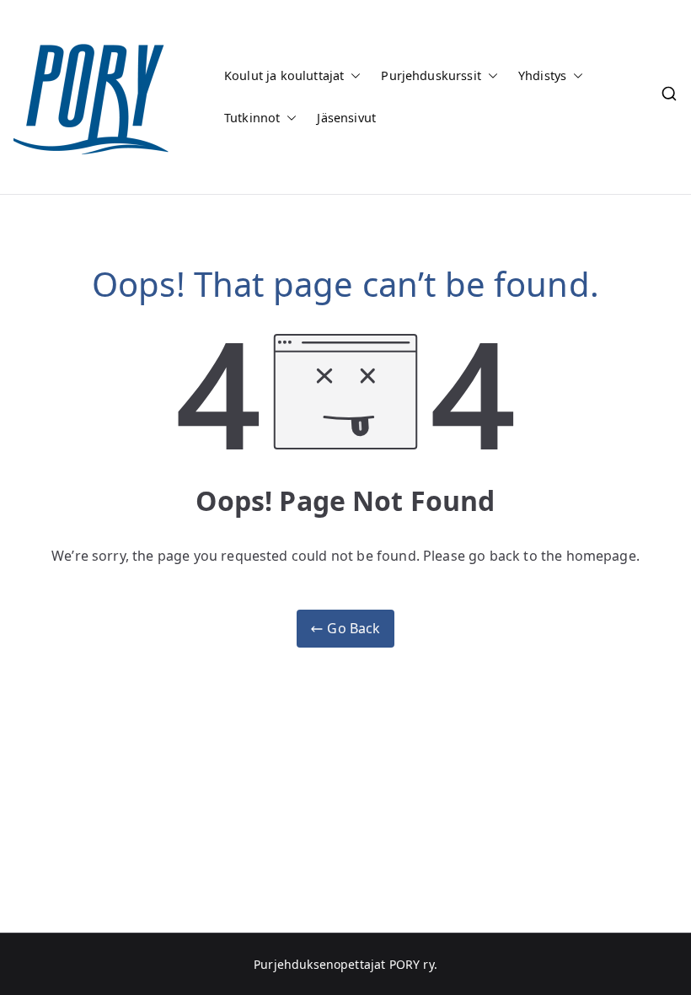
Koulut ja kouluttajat (284, 75)
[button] (352, 76)
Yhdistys (542, 75)
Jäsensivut (346, 118)
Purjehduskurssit (431, 75)
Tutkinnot (252, 118)
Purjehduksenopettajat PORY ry (344, 964)
